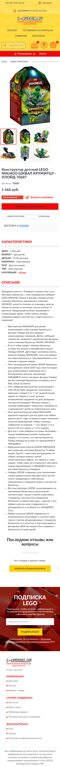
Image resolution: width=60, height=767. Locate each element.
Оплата (12, 686)
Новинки (21, 36)
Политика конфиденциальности (25, 738)
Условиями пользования (38, 642)
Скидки (12, 734)
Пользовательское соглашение (24, 717)
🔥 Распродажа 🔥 (25, 54)
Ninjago (22, 272)
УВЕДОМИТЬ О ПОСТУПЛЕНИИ (30, 207)
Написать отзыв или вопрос (30, 569)
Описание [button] (44, 216)
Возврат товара (16, 691)
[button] (44, 45)
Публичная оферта (18, 712)
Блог (10, 729)
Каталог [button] (12, 30)
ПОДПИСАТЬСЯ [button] (30, 632)
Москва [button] (24, 226)
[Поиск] (5, 45)
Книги (42, 54)
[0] (53, 45)
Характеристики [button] (15, 216)
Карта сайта (14, 707)
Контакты (38, 36)
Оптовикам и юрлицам (38, 30)
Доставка (13, 681)
